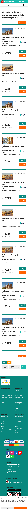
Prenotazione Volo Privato (6, 419)
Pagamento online (18, 421)
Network (2, 426)
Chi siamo (3, 421)
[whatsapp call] (20, 2)
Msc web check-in (18, 410)
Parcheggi (17, 406)
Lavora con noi (18, 408)
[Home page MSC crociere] (23, 42)
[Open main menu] (26, 5)
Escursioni (3, 402)
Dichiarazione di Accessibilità (18, 403)
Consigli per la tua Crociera (6, 395)
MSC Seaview (5, 42)
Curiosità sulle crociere (6, 390)
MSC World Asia (5, 223)
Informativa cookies (19, 397)
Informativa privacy (19, 395)
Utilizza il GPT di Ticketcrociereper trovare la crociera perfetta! (16, 481)
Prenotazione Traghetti (5, 416)
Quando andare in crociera (6, 397)
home (3, 9)
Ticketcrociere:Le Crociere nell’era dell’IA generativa (6, 430)
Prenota (22, 55)
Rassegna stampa (18, 428)
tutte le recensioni (6, 384)
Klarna (16, 426)
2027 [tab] (9, 363)
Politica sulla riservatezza (22, 497)
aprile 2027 (23, 367)
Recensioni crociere (19, 416)
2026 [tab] (4, 362)
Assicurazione (18, 400)
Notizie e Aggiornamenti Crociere (20, 431)
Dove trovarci (3, 423)
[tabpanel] (14, 367)
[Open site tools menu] (26, 2)
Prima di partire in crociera (6, 393)
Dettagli (22, 51)
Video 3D (3, 400)
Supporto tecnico (18, 390)
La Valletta (10, 45)
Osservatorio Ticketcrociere (20, 419)
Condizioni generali (19, 393)
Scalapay (17, 423)
